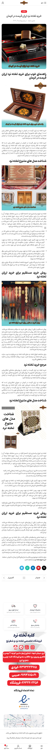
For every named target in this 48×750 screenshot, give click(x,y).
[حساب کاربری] (3, 3)
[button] (24, 657)
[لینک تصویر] (24, 702)
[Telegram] (21, 647)
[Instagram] (33, 647)
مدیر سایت (31, 21)
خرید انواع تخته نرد (40, 559)
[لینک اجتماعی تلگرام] (22, 568)
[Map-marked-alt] (16, 647)
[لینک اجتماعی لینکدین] (33, 568)
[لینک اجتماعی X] (44, 568)
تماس (39, 359)
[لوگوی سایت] (24, 3)
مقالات (24, 11)
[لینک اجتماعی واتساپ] (27, 568)
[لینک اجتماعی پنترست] (38, 568)
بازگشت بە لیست (24, 578)
